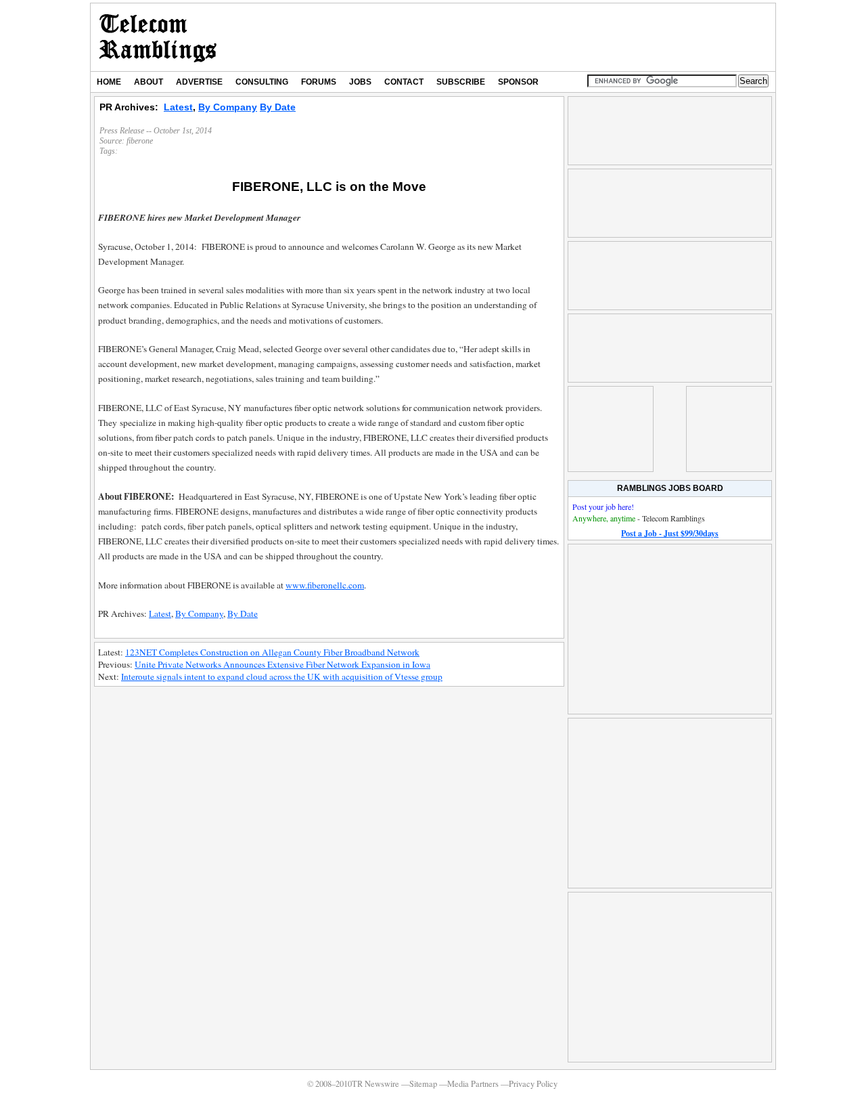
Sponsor (518, 82)
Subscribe (460, 82)
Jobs (360, 82)
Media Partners (473, 1084)
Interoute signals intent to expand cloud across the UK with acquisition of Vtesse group (281, 676)
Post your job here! (603, 506)
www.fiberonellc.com (325, 585)
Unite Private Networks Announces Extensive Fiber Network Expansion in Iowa (282, 664)
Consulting (261, 82)
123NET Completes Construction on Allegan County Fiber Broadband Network (272, 652)
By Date (278, 107)
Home (109, 82)
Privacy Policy (533, 1084)
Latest (178, 107)
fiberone (140, 141)
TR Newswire (158, 37)
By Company (227, 107)
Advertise (199, 82)
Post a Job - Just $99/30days (670, 533)
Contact (404, 82)
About (148, 82)
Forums (318, 82)
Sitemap (423, 1084)
